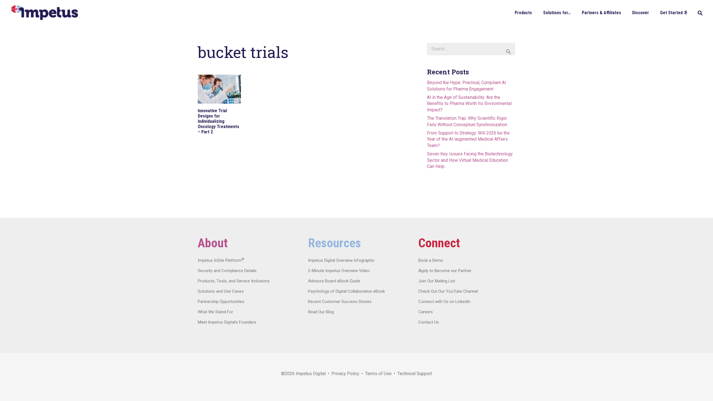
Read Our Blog (321, 311)
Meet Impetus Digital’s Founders (227, 322)
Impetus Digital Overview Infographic (341, 260)
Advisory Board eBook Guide (334, 280)
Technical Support (414, 373)
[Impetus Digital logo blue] (44, 12)
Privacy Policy (345, 373)
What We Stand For (215, 311)
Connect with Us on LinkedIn (444, 301)
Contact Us (428, 322)
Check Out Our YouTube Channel (448, 291)
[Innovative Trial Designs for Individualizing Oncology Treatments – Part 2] (219, 89)
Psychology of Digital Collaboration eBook (346, 291)
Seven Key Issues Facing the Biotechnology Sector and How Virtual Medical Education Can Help (470, 160)
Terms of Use (378, 373)
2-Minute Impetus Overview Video (339, 270)
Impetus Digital (311, 373)
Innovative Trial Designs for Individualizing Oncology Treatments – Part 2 (218, 121)
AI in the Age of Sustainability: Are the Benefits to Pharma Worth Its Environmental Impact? (469, 104)
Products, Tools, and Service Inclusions (234, 280)
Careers (425, 311)
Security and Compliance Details (227, 270)
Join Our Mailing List (436, 280)
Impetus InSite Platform (221, 260)
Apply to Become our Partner (445, 270)
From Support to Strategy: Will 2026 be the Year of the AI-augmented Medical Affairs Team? (468, 139)
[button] (536, 12)
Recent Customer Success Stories (340, 301)
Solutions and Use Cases (221, 291)
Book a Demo (430, 260)
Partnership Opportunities (221, 301)
